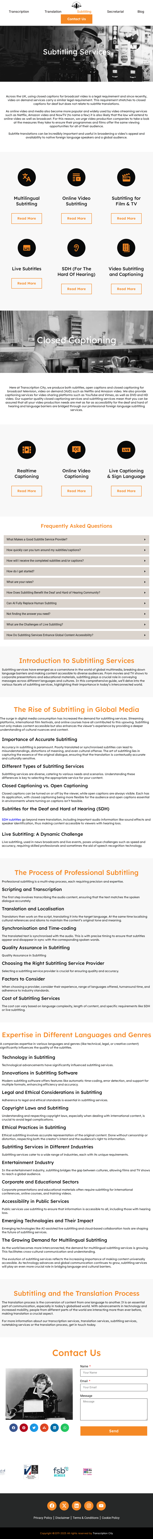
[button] (76, 539)
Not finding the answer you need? (28, 614)
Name (84, 1366)
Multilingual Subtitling (27, 201)
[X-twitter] (64, 1505)
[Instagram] (88, 1505)
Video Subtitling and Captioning (126, 271)
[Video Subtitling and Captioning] (126, 248)
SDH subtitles (11, 819)
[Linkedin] (76, 1505)
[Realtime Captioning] (27, 450)
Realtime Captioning (27, 473)
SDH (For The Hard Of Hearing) (76, 271)
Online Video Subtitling (76, 201)
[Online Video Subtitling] (76, 177)
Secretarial (115, 11)
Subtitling (84, 11)
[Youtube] (101, 1505)
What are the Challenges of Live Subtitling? (35, 624)
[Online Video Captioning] (76, 450)
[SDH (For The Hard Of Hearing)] (76, 248)
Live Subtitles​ (26, 268)
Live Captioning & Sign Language (126, 473)
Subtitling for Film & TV (126, 201)
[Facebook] (52, 1505)
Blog (141, 11)
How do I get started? (20, 571)
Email (84, 1381)
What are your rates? (20, 582)
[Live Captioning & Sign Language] (126, 450)
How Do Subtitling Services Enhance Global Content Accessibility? (50, 635)
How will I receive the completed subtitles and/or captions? (45, 560)
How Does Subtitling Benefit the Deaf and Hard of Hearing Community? (53, 592)
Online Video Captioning (76, 473)
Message (86, 1396)
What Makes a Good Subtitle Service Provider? (37, 539)
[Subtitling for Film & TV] (126, 177)
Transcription (19, 11)
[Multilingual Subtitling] (27, 177)
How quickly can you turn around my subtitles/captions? (44, 550)
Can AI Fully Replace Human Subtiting (32, 603)
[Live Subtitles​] (27, 248)
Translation (53, 11)
